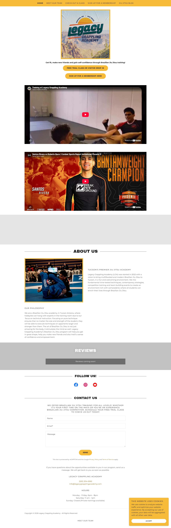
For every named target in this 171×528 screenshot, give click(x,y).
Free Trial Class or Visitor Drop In (85, 68)
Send (85, 452)
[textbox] (85, 418)
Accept (149, 521)
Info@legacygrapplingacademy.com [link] (85, 484)
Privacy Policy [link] (94, 459)
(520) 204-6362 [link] (85, 481)
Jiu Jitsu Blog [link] (126, 3)
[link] (76, 385)
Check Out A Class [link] (75, 3)
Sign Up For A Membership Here (85, 76)
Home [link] (40, 3)
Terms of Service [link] (108, 459)
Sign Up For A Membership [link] (102, 3)
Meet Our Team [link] (54, 3)
